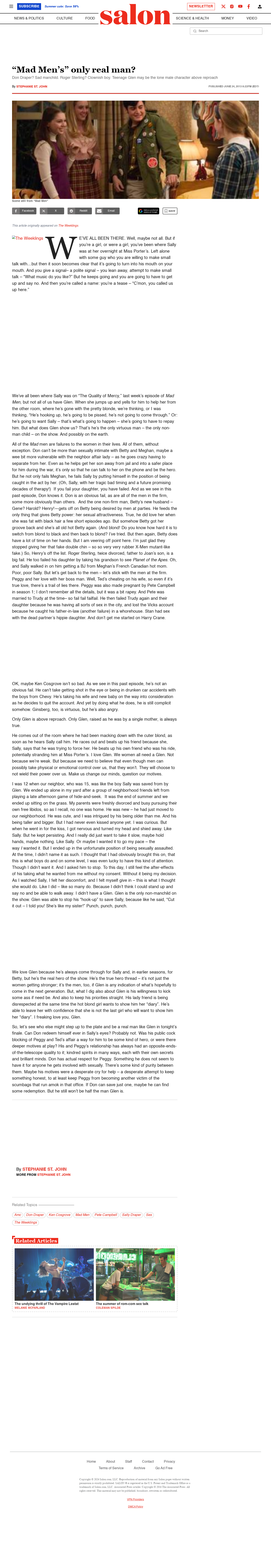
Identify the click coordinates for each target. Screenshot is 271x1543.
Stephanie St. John (31, 86)
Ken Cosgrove (59, 1215)
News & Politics (29, 18)
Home (91, 1462)
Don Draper (35, 1215)
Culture (65, 18)
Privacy (169, 1462)
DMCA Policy (135, 1507)
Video (251, 18)
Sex (149, 1215)
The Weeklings (68, 225)
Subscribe (29, 6)
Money (227, 18)
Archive (139, 1468)
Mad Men (82, 1215)
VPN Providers (135, 1499)
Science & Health (192, 18)
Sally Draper (131, 1215)
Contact (148, 1462)
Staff (128, 1462)
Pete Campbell (105, 1215)
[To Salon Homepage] (135, 14)
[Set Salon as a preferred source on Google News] (148, 211)
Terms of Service (111, 1468)
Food (90, 18)
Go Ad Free (164, 1468)
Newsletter (201, 6)
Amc (17, 1215)
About (110, 1462)
